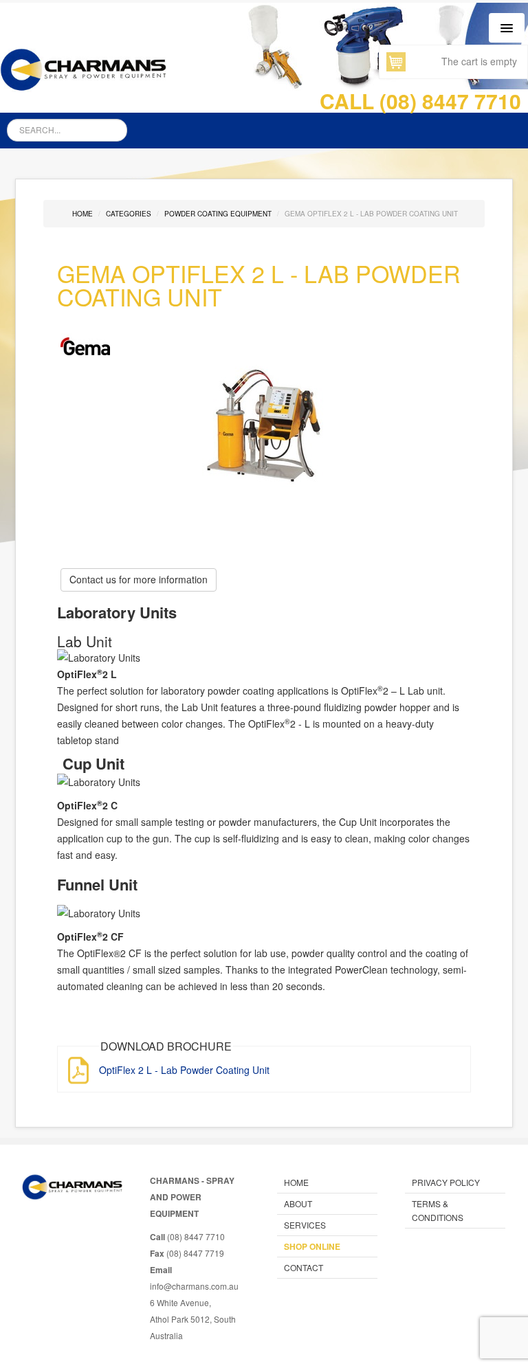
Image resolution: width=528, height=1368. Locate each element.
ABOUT (298, 1203)
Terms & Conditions (437, 1210)
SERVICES (305, 1225)
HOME (296, 1182)
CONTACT (303, 1267)
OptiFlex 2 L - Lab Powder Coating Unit (184, 1070)
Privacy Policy (446, 1182)
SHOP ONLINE (312, 1246)
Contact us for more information (138, 579)
